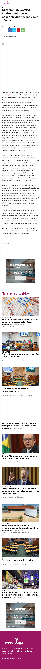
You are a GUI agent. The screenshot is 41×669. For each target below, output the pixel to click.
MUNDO (4, 590)
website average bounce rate (11, 253)
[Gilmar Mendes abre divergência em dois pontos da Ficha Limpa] (20, 443)
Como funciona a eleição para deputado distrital (17, 389)
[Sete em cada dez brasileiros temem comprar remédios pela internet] (20, 306)
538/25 (8, 95)
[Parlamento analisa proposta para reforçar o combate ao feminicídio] (20, 410)
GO (3, 7)
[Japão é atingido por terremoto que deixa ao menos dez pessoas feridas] (20, 579)
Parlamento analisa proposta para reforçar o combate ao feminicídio (19, 424)
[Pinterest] (18, 30)
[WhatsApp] (23, 30)
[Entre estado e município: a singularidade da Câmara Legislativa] (20, 513)
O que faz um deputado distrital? (18, 560)
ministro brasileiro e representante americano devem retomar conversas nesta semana (20, 491)
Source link (6, 243)
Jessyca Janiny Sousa (11, 27)
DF (3, 386)
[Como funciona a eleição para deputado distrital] (20, 376)
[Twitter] (14, 30)
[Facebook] (10, 30)
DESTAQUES (6, 352)
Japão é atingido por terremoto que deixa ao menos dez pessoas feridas (20, 593)
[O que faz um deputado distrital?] (20, 547)
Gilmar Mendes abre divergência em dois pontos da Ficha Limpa (19, 457)
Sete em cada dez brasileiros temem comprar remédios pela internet (20, 320)
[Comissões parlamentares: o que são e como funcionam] (20, 341)
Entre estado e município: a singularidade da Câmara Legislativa (20, 526)
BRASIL (4, 454)
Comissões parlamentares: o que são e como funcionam (20, 355)
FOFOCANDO (6, 317)
